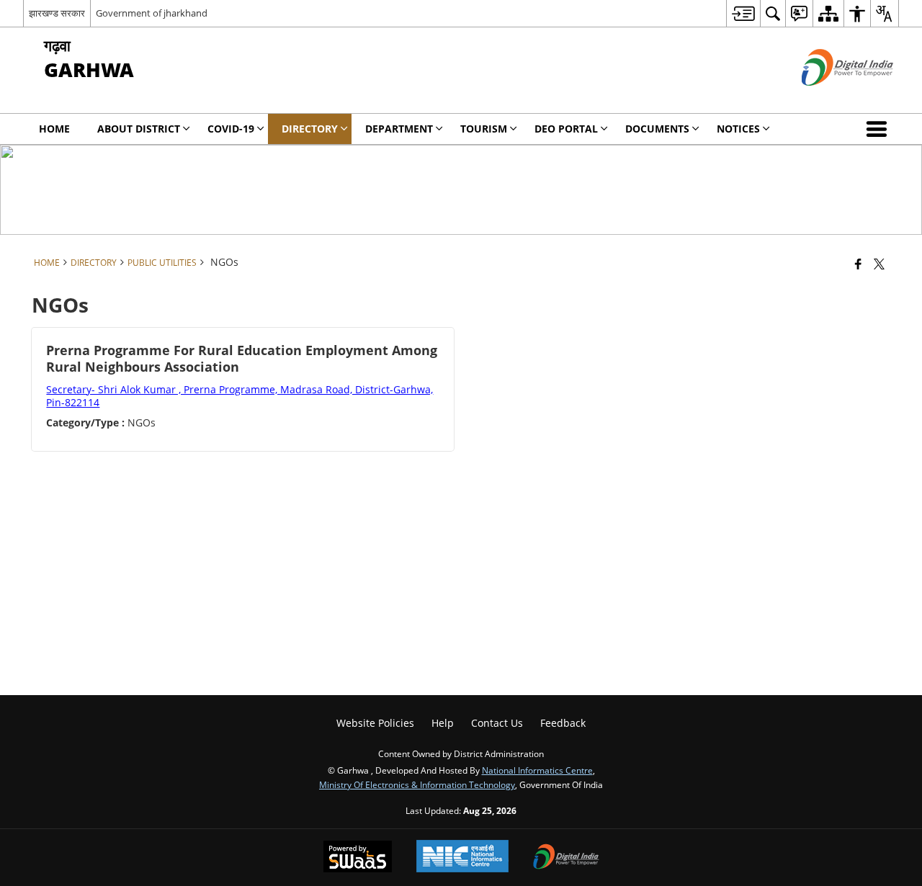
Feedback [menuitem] (563, 723)
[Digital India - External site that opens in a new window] (829, 97)
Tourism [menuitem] (483, 128)
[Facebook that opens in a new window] (858, 263)
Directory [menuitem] (310, 128)
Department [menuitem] (399, 128)
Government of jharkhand (151, 12)
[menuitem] (743, 13)
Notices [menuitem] (738, 128)
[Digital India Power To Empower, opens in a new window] (566, 858)
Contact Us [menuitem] (497, 723)
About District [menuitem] (138, 128)
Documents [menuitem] (657, 128)
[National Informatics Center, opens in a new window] (462, 857)
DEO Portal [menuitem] (566, 128)
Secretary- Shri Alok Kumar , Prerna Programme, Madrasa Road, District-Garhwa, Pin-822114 (239, 395)
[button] (879, 129)
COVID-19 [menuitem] (230, 128)
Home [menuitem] (54, 128)
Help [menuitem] (442, 723)
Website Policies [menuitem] (375, 723)
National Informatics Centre (537, 770)
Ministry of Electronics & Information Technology (417, 784)
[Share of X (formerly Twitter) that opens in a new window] (879, 263)
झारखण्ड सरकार (57, 12)
